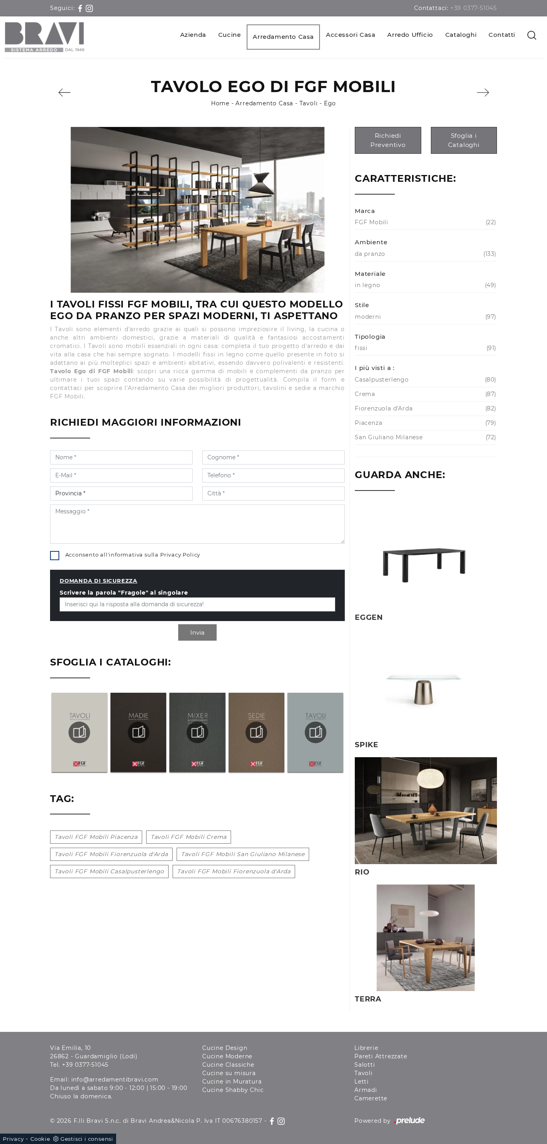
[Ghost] (64, 92)
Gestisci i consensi (86, 1139)
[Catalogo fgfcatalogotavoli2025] (315, 732)
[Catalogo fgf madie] (138, 732)
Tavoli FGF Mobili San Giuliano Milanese (243, 854)
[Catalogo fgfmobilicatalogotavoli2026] (79, 732)
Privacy (13, 1139)
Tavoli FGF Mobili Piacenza (96, 836)
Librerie (366, 1048)
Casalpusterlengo (425, 379)
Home (220, 103)
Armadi (365, 1090)
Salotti (364, 1064)
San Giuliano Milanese (425, 437)
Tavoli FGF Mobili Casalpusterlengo (109, 871)
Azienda (193, 34)
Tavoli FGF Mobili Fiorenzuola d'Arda (111, 854)
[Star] (483, 92)
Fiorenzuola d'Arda (425, 408)
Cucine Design (224, 1048)
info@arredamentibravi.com (115, 1079)
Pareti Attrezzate (380, 1056)
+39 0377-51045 (473, 8)
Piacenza (425, 422)
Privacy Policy (180, 554)
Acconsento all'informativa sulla (133, 554)
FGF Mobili (425, 222)
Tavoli (309, 103)
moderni (425, 316)
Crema (425, 394)
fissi (425, 348)
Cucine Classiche (228, 1064)
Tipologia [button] (370, 336)
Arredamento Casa (283, 36)
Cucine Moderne (227, 1056)
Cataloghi (461, 34)
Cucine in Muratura (231, 1081)
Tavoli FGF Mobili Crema (189, 836)
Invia (197, 632)
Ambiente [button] (371, 242)
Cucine (229, 34)
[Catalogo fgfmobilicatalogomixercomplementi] (197, 732)
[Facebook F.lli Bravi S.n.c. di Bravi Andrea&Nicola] (81, 8)
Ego (330, 103)
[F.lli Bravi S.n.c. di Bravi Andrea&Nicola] (44, 37)
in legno (425, 285)
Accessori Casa (350, 34)
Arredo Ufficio (410, 34)
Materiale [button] (370, 273)
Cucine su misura (229, 1073)
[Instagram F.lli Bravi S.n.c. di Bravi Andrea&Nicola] (89, 8)
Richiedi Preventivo (388, 140)
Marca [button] (365, 211)
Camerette (370, 1098)
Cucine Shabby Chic (232, 1090)
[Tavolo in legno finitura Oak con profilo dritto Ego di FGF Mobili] (197, 210)
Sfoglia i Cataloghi (464, 140)
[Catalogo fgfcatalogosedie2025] (256, 732)
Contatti (502, 34)
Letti (361, 1081)
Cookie (40, 1139)
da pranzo (425, 253)
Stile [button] (362, 305)
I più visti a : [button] (374, 368)
